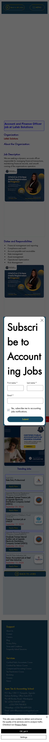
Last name (32, 383)
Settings (23, 737)
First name (12, 383)
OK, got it (24, 731)
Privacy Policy (21, 724)
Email (10, 395)
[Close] (45, 718)
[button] (42, 320)
